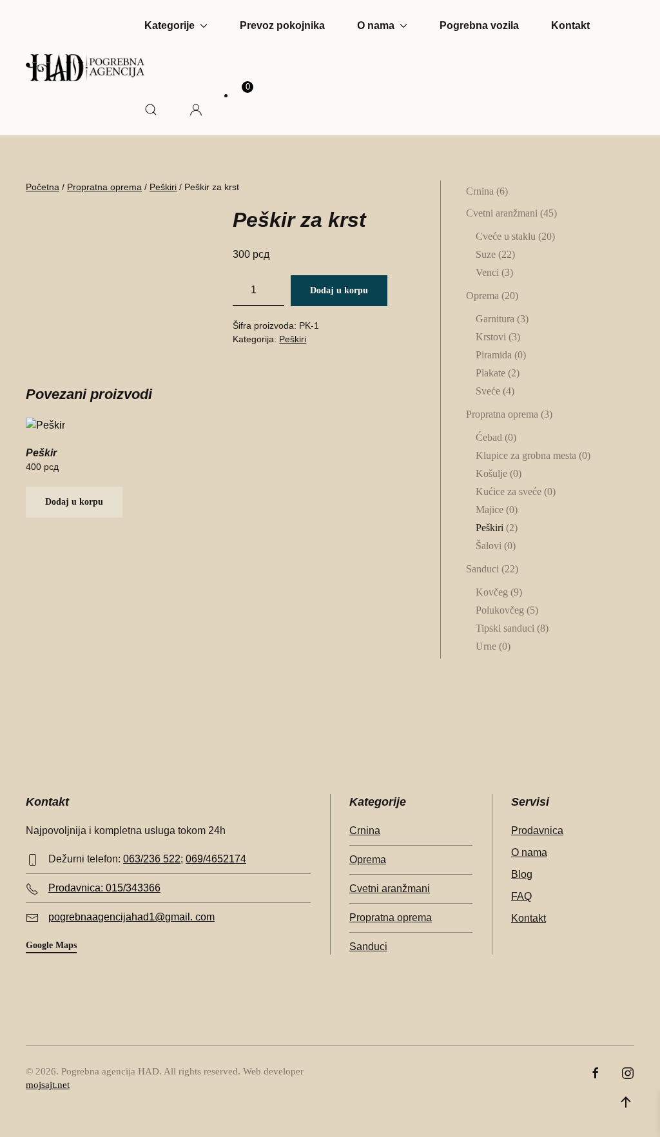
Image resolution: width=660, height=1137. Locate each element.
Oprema (482, 295)
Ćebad (489, 437)
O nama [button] (375, 25)
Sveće (488, 390)
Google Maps (51, 945)
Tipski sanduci (505, 628)
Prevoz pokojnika (282, 25)
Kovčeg (492, 592)
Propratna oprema (104, 187)
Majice (489, 509)
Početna (42, 187)
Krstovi (491, 336)
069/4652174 (216, 858)
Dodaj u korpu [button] (74, 502)
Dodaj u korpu (339, 290)
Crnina (480, 191)
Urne (486, 646)
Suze (486, 254)
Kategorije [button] (169, 25)
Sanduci (482, 568)
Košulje (491, 473)
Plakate (490, 372)
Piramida (494, 354)
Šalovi (488, 545)
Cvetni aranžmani (502, 213)
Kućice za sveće (508, 491)
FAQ (521, 896)
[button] (150, 109)
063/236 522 (151, 858)
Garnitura (495, 318)
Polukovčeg (500, 610)
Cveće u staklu (506, 236)
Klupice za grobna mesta (526, 455)
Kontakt (570, 25)
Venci (487, 272)
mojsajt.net (48, 1085)
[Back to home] (85, 67)
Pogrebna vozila (479, 25)
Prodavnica (537, 830)
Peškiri (163, 187)
